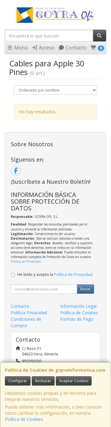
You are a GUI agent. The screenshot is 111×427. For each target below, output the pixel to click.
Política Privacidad (29, 312)
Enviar (85, 289)
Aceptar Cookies (73, 380)
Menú (20, 47)
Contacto (75, 47)
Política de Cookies (24, 419)
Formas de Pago (76, 319)
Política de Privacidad (26, 261)
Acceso (46, 47)
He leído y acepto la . (55, 274)
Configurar (17, 380)
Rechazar (43, 380)
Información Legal (78, 306)
